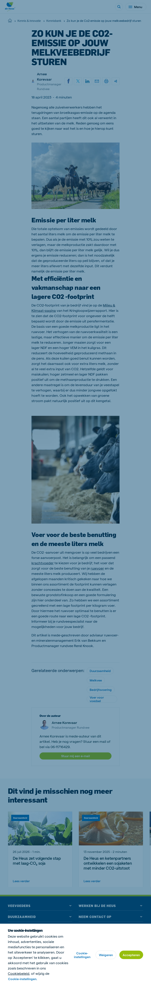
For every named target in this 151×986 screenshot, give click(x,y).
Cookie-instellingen (82, 955)
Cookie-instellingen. (22, 979)
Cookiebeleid (18, 973)
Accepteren (131, 955)
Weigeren (106, 955)
